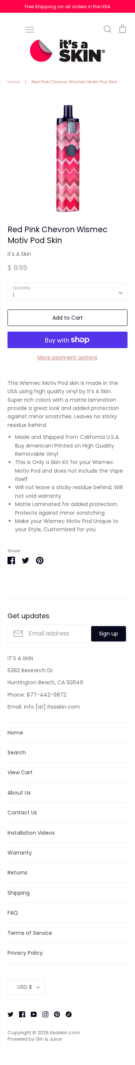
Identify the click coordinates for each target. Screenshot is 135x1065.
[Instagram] (42, 1014)
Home (15, 732)
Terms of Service (30, 933)
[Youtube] (31, 1014)
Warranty (20, 852)
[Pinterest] (54, 1014)
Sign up (108, 633)
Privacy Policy (25, 953)
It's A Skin (19, 254)
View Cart (20, 772)
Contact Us (22, 812)
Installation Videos (31, 833)
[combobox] (68, 291)
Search (17, 752)
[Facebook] (19, 1014)
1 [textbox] (13, 295)
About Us (19, 792)
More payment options (68, 357)
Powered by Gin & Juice (35, 1039)
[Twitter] (8, 1014)
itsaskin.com (65, 1032)
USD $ (24, 987)
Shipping (19, 893)
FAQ (13, 912)
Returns (17, 872)
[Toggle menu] (30, 29)
